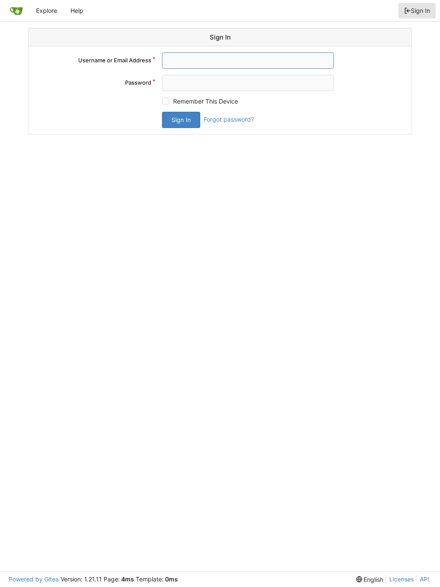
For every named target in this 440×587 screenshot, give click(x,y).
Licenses (401, 579)
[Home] (16, 10)
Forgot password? (229, 119)
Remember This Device (205, 101)
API (424, 579)
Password (138, 82)
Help (76, 10)
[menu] (370, 579)
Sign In (420, 10)
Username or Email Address (114, 60)
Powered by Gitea (34, 579)
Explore (46, 10)
